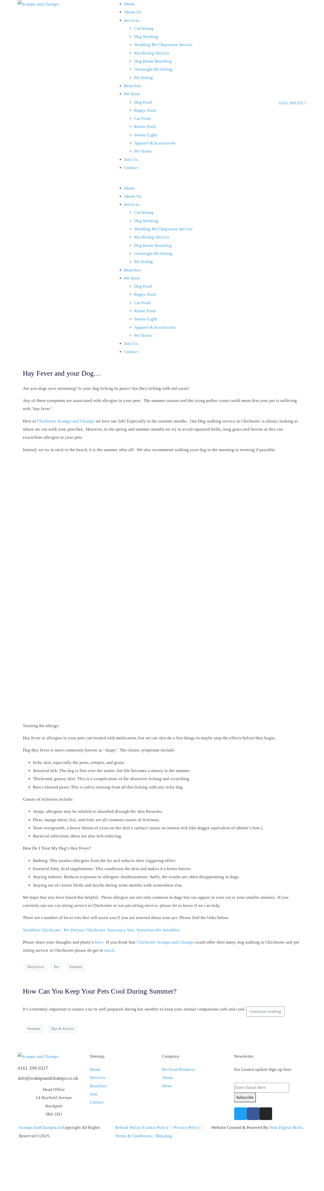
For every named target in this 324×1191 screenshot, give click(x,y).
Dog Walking (146, 36)
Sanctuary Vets (121, 930)
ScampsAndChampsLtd (40, 1127)
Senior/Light (145, 135)
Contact (131, 167)
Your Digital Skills (286, 1127)
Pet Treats (143, 151)
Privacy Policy (186, 1127)
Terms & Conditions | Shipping (143, 1135)
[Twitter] (240, 1113)
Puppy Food (145, 110)
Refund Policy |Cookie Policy (142, 1127)
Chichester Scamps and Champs (66, 421)
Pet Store (132, 93)
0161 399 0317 (33, 1068)
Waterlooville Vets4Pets (158, 930)
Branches (132, 85)
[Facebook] (253, 1113)
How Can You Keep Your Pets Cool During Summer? (99, 991)
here (99, 942)
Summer (76, 967)
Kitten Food (145, 126)
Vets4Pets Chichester (42, 930)
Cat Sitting (143, 28)
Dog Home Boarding (153, 61)
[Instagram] (265, 1113)
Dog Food (143, 102)
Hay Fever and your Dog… (62, 373)
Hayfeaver (35, 967)
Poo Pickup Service (151, 53)
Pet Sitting (143, 77)
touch (109, 950)
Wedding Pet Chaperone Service (163, 44)
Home (129, 4)
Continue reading (265, 1011)
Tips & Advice (62, 1029)
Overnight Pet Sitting (153, 69)
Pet (56, 967)
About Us (132, 12)
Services (131, 20)
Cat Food (142, 118)
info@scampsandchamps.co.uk (48, 1078)
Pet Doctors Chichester (84, 930)
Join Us (131, 159)
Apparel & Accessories (155, 143)
